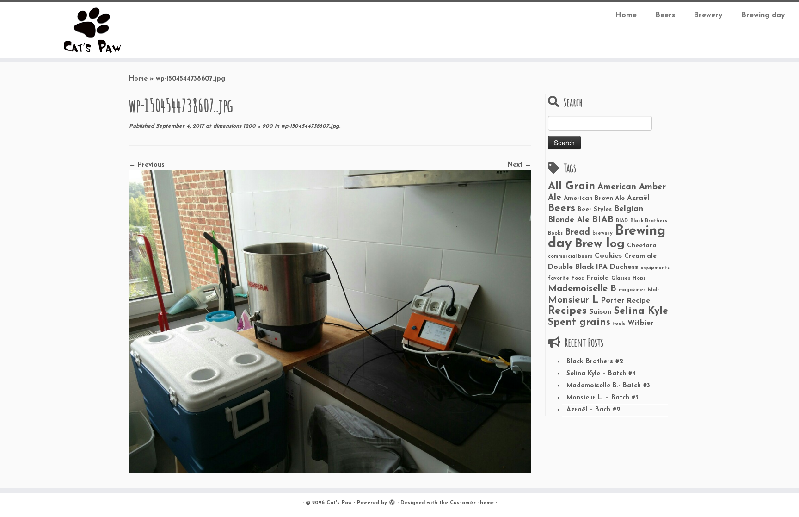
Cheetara (642, 246)
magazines (632, 290)
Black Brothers (648, 221)
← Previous (147, 165)
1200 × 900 (257, 126)
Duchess (624, 267)
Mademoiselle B (582, 288)
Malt (653, 290)
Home (626, 15)
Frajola (598, 278)
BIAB (603, 219)
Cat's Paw (339, 502)
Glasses (620, 278)
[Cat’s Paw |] (92, 30)
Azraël (638, 198)
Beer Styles (595, 209)
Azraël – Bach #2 (593, 409)
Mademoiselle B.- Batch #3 (608, 385)
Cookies (608, 256)
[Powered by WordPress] (392, 501)
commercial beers (570, 256)
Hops (639, 278)
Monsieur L (573, 300)
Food (578, 278)
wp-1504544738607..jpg (309, 126)
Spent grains (579, 322)
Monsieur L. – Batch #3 (602, 397)
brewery (602, 233)
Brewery (708, 15)
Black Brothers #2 (594, 361)
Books (555, 233)
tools (619, 323)
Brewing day (763, 15)
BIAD (622, 221)
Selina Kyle (641, 311)
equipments (655, 267)
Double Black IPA (578, 267)
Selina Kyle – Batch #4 (601, 373)
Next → (519, 165)
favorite (558, 278)
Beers (665, 15)
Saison (600, 312)
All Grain (571, 186)
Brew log (599, 244)
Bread (577, 232)
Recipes (567, 311)
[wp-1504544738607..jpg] (330, 321)
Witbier (640, 323)
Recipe (638, 301)
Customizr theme (472, 502)
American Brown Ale (594, 198)
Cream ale (640, 256)
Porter (613, 301)
